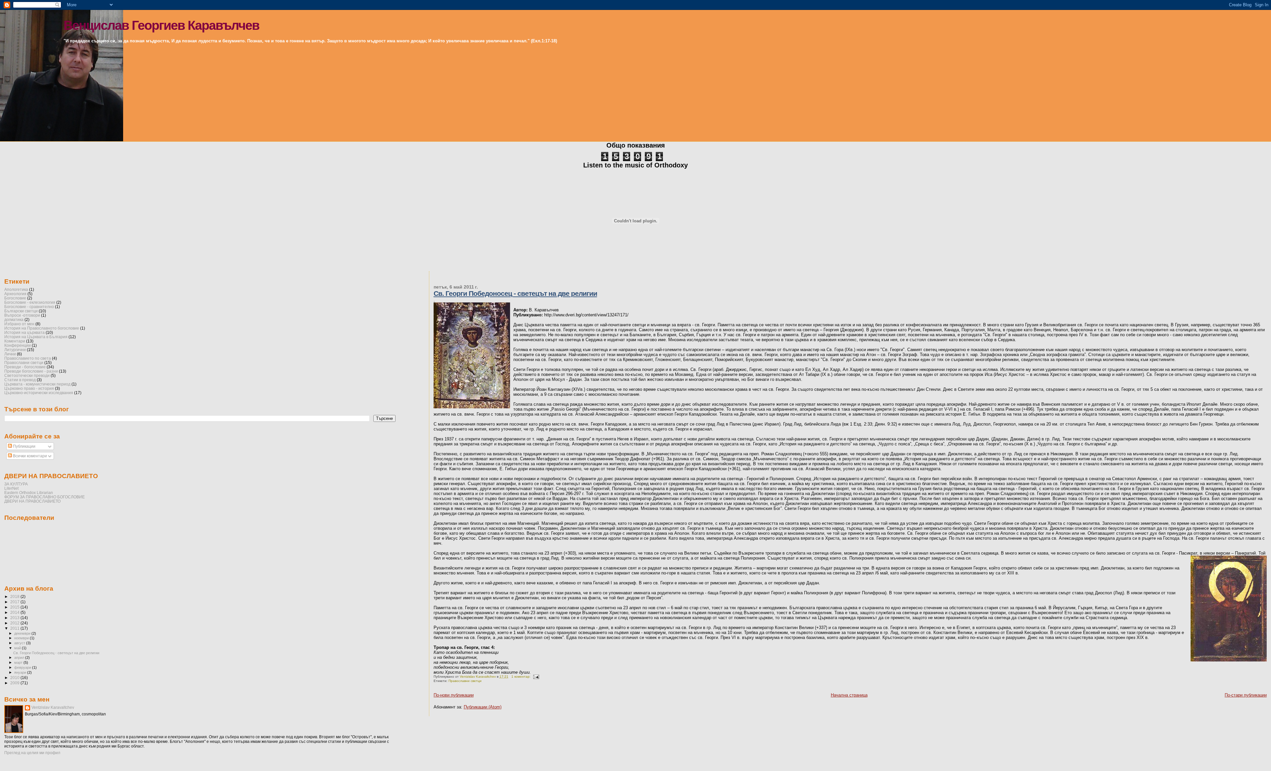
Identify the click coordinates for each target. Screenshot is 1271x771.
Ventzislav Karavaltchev (52, 707)
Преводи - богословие (25, 367)
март (19, 662)
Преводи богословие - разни (31, 371)
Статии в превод (20, 380)
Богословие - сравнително (29, 306)
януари (20, 672)
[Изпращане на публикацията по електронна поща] (536, 676)
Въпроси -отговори (22, 315)
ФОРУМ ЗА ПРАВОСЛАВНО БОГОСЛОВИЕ (44, 497)
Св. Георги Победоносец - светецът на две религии (515, 293)
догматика (14, 319)
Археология (15, 294)
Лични (10, 354)
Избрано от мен (19, 324)
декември (22, 633)
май (18, 648)
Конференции (17, 345)
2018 (15, 596)
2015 (15, 607)
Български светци (21, 311)
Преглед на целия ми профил (32, 752)
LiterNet (11, 488)
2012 (15, 623)
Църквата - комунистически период (37, 384)
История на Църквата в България (36, 337)
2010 (15, 677)
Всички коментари (29, 456)
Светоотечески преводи (27, 375)
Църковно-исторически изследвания (38, 392)
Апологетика (16, 289)
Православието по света (27, 358)
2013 (15, 617)
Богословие (15, 298)
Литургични (15, 349)
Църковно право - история (29, 388)
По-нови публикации (454, 695)
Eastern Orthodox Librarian (28, 492)
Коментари (14, 341)
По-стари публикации (1246, 695)
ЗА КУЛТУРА (16, 484)
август (20, 643)
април (19, 657)
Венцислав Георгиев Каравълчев (161, 25)
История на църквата (24, 332)
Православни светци (465, 681)
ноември (22, 638)
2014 (15, 612)
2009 (15, 683)
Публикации (23, 446)
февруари (23, 667)
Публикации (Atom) (482, 706)
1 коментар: (521, 676)
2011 (15, 628)
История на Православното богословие (41, 328)
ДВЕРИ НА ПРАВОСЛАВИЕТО (32, 501)
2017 (15, 602)
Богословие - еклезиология (29, 302)
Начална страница (849, 695)
